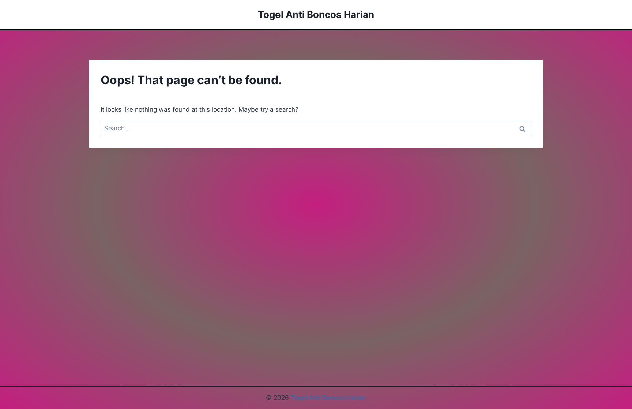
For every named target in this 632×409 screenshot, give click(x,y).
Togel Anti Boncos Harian (328, 397)
